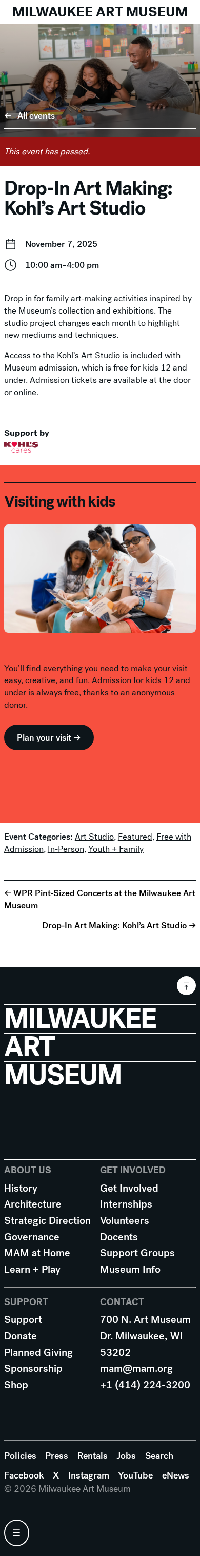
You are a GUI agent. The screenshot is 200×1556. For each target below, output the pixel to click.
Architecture (33, 1204)
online (25, 392)
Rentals (92, 1456)
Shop (16, 1385)
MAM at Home (37, 1253)
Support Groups (137, 1253)
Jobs (126, 1456)
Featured (135, 837)
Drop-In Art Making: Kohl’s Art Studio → (119, 925)
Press (56, 1456)
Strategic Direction (47, 1221)
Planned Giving (38, 1352)
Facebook (24, 1475)
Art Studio (94, 837)
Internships (126, 1204)
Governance (31, 1237)
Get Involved (129, 1188)
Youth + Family (116, 849)
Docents (119, 1237)
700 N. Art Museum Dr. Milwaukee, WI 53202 (145, 1336)
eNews (175, 1475)
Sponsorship (33, 1368)
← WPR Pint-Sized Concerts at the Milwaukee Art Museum (99, 899)
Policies (20, 1456)
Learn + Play (32, 1269)
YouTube (135, 1475)
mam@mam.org (136, 1368)
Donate (20, 1336)
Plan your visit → (49, 738)
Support (23, 1320)
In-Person (66, 849)
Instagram (88, 1475)
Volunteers (124, 1221)
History (20, 1188)
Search (159, 1456)
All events (36, 116)
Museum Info (130, 1269)
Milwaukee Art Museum (100, 12)
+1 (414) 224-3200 (145, 1385)
